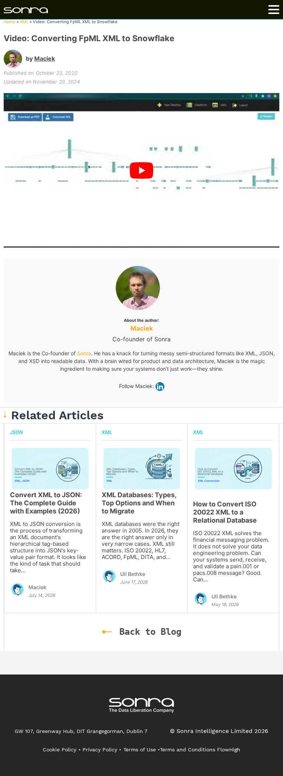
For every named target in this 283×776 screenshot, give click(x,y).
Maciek (44, 58)
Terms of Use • (141, 749)
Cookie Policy (59, 749)
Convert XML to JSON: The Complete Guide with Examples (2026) (46, 503)
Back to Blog (150, 632)
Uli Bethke (132, 574)
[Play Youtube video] (141, 170)
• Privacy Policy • (99, 749)
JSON (16, 432)
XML (24, 21)
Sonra (84, 353)
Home (9, 21)
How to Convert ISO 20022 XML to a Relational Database (225, 512)
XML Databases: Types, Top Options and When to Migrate (139, 503)
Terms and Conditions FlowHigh (200, 749)
